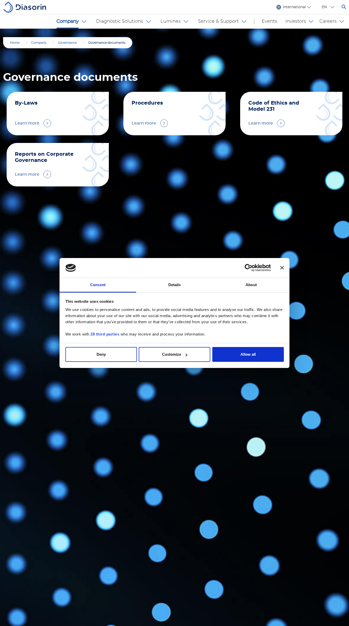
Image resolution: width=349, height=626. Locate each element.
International (294, 7)
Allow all (248, 354)
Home (15, 42)
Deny (101, 354)
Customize (171, 354)
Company (38, 42)
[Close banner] (282, 268)
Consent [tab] (98, 285)
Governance (67, 42)
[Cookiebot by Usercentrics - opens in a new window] (248, 268)
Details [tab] (174, 285)
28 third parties (104, 334)
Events (269, 21)
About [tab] (251, 285)
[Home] (26, 7)
